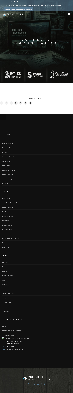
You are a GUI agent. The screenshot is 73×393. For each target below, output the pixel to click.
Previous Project (12, 117)
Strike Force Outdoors (9, 293)
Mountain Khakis (7, 229)
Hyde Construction (8, 216)
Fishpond (5, 183)
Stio (3, 280)
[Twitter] (6, 1)
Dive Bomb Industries (8, 170)
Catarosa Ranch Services (10, 157)
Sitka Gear (5, 289)
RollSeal (4, 271)
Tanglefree (5, 298)
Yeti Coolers (6, 311)
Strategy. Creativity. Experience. (12, 330)
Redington (5, 262)
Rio (3, 267)
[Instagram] (15, 1)
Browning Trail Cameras (10, 152)
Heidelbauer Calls (7, 207)
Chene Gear (6, 161)
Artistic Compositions (9, 139)
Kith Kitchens (6, 220)
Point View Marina (8, 243)
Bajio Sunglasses (7, 143)
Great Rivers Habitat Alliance (11, 203)
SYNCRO (5, 284)
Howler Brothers (7, 212)
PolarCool (5, 247)
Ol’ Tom (4, 234)
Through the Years (8, 335)
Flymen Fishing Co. (8, 179)
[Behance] (12, 1)
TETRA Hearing (7, 302)
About (4, 326)
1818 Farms (6, 134)
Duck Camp (6, 165)
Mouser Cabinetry (7, 225)
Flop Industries (7, 198)
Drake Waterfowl (7, 174)
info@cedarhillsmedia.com (25, 5)
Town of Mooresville (8, 307)
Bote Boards (6, 148)
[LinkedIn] (9, 1)
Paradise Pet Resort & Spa (10, 238)
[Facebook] (3, 1)
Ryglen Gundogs (7, 275)
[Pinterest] (18, 1)
